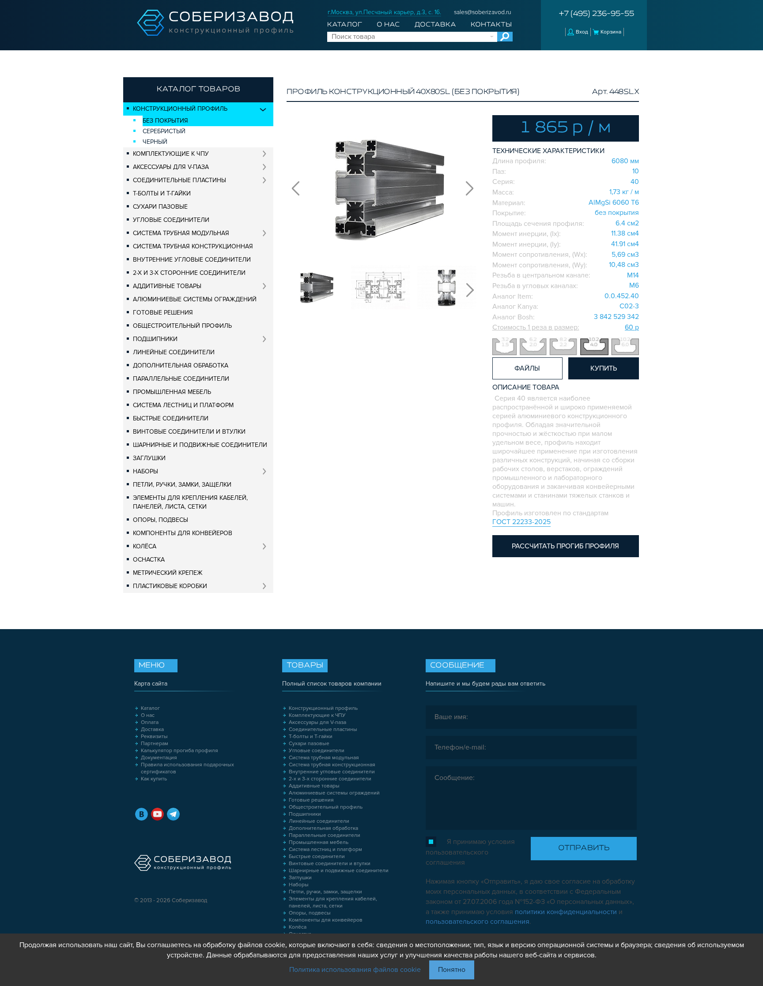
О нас (388, 25)
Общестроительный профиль (182, 326)
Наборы (145, 471)
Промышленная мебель (172, 392)
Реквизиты (154, 736)
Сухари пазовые (160, 206)
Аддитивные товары (167, 286)
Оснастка (149, 559)
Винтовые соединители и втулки (189, 431)
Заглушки (149, 458)
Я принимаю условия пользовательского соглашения (470, 852)
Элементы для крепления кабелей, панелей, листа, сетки (190, 502)
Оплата (150, 722)
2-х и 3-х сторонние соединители (189, 273)
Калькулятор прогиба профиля (179, 750)
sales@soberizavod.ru (482, 12)
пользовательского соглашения (477, 921)
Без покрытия (165, 120)
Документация (159, 757)
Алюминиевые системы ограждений (195, 299)
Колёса (144, 546)
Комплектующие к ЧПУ (171, 153)
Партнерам (154, 743)
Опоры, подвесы (160, 520)
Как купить (154, 779)
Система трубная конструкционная (193, 246)
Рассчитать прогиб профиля (565, 546)
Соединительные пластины (179, 180)
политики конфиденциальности (566, 911)
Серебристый (164, 131)
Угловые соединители (171, 220)
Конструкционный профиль (180, 108)
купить (603, 368)
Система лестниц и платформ (183, 405)
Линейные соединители (174, 352)
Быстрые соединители (170, 418)
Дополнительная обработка (180, 365)
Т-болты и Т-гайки (162, 193)
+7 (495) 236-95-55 (596, 14)
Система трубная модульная (181, 233)
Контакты (491, 25)
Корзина (611, 32)
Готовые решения (163, 312)
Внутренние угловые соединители (192, 259)
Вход (582, 32)
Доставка (435, 25)
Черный (155, 142)
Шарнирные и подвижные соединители (200, 445)
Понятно (451, 969)
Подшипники (155, 339)
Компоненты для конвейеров (182, 533)
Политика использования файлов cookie (355, 969)
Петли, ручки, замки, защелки (182, 484)
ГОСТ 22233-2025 (521, 521)
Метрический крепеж (168, 573)
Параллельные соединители (181, 378)
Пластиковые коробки (170, 586)
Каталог (344, 25)
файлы (527, 368)
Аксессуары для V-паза (171, 167)
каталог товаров (198, 89)
